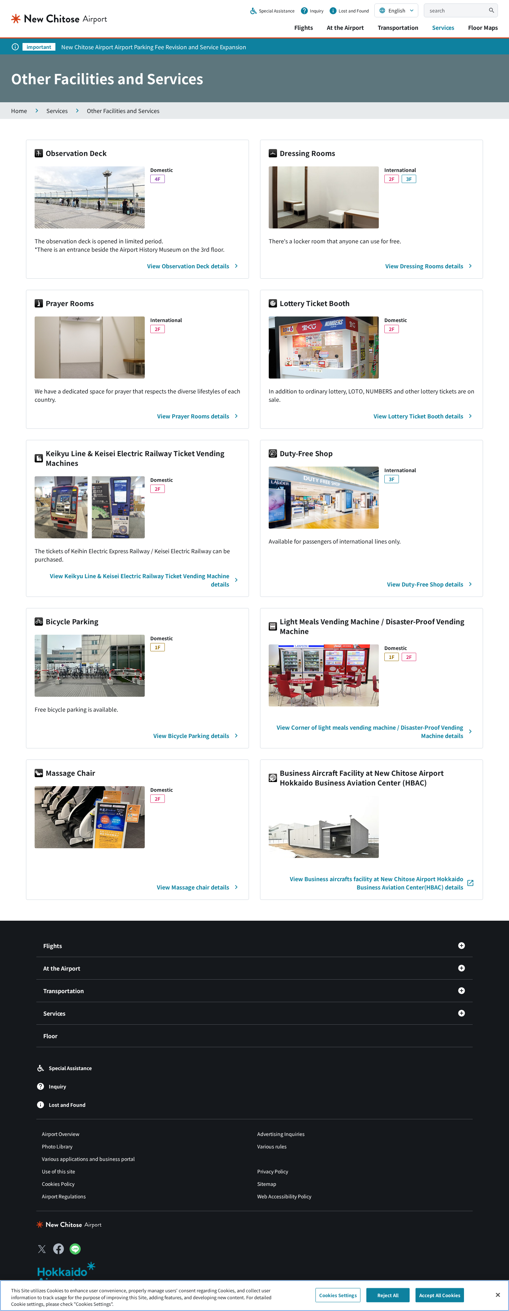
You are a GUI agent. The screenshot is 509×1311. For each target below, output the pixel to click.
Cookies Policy (58, 1183)
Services (443, 27)
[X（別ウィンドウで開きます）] (41, 1248)
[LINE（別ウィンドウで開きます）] (75, 1252)
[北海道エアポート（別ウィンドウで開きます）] (72, 1274)
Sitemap (266, 1183)
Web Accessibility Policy (284, 1196)
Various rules (272, 1146)
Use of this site (58, 1171)
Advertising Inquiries (281, 1133)
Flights (303, 27)
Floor (50, 1036)
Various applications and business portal (88, 1158)
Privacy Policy (272, 1171)
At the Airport (345, 27)
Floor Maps (483, 27)
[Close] (498, 1294)
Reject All (388, 1295)
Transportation (398, 27)
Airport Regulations (64, 1196)
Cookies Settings (338, 1295)
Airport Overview (60, 1133)
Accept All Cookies (439, 1295)
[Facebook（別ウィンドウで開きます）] (58, 1248)
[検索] (491, 10)
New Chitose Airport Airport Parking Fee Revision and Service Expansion (153, 47)
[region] (254, 1295)
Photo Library (57, 1146)
